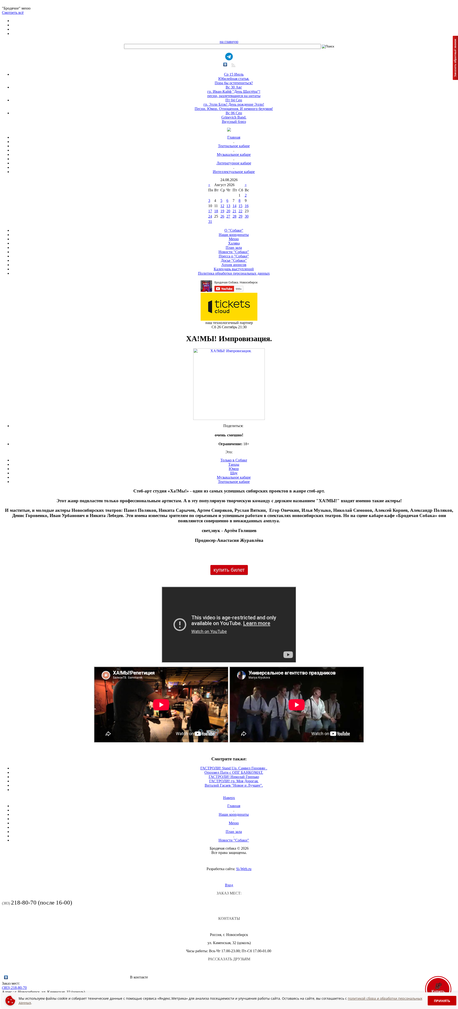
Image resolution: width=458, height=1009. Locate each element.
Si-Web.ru (243, 869)
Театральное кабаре (234, 146)
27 (228, 216)
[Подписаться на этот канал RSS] (232, 66)
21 (234, 211)
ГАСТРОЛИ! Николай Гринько (234, 777)
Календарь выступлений (234, 269)
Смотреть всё (13, 12)
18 (216, 211)
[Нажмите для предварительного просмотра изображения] (229, 419)
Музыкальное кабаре (234, 154)
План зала (234, 248)
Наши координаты (234, 235)
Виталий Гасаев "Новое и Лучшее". (234, 785)
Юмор (234, 469)
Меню (234, 239)
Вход (229, 885)
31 (210, 222)
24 (210, 216)
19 (222, 211)
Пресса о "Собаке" (234, 256)
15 (240, 206)
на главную (229, 42)
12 (222, 206)
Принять (442, 1001)
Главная (233, 137)
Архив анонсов (233, 265)
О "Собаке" (233, 230)
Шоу (234, 473)
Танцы (233, 464)
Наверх (229, 798)
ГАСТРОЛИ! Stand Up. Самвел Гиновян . (233, 768)
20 (228, 211)
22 (240, 211)
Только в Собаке (233, 460)
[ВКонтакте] (225, 64)
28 (234, 216)
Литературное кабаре (234, 163)
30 (247, 216)
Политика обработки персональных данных (234, 273)
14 (234, 206)
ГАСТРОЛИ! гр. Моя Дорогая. (234, 781)
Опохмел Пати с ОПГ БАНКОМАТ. (233, 772)
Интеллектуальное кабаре (234, 172)
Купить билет (229, 570)
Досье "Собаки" (234, 260)
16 (247, 206)
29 (240, 216)
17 (210, 211)
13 (228, 206)
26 (222, 216)
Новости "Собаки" (234, 252)
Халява (234, 243)
